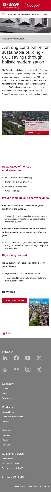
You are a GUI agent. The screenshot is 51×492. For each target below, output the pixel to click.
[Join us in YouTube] (28, 358)
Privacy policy (19, 486)
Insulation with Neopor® (14, 38)
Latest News (7, 459)
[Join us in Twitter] (39, 358)
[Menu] (3, 14)
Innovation (6, 421)
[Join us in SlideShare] (5, 369)
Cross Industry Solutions (12, 417)
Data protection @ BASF (12, 468)
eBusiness (6, 440)
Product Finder (8, 412)
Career (5, 389)
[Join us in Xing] (39, 369)
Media (4, 393)
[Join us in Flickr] (16, 369)
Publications (7, 445)
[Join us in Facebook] (16, 358)
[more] (45, 14)
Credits (46, 486)
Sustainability (7, 398)
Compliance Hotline (10, 463)
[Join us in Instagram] (28, 369)
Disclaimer (33, 486)
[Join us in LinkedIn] (5, 358)
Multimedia (6, 435)
